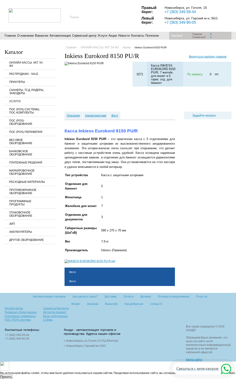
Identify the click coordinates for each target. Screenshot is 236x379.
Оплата (128, 296)
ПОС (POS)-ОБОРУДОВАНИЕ (20, 122)
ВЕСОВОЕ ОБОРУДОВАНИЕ (20, 141)
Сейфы (48, 319)
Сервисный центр (84, 35)
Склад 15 (156, 304)
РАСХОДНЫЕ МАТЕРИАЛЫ (27, 182)
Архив (126, 47)
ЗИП (12, 223)
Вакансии (41, 35)
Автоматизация (60, 35)
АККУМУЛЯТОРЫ (20, 231)
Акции (113, 35)
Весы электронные (55, 316)
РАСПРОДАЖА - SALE (23, 74)
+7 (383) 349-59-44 (180, 12)
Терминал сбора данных (21, 312)
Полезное (152, 35)
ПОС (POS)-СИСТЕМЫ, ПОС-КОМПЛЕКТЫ (24, 111)
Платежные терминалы (20, 316)
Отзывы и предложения (173, 296)
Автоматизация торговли (49, 296)
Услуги (102, 35)
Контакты (137, 35)
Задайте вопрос (204, 115)
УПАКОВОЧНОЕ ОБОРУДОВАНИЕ (20, 214)
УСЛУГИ (15, 101)
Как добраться (133, 304)
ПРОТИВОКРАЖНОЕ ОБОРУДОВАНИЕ (22, 191)
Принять (6, 377)
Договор (145, 296)
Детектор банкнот (55, 312)
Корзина (177, 35)
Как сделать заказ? (85, 296)
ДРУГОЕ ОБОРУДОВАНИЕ (26, 240)
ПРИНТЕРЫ (17, 82)
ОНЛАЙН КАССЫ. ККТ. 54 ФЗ (26, 64)
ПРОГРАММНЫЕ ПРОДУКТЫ (20, 203)
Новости (124, 35)
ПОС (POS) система (18, 319)
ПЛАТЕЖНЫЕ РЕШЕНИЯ (25, 162)
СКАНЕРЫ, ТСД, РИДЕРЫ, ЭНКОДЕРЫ (26, 91)
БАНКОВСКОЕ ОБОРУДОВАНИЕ (20, 153)
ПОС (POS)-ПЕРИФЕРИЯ (25, 132)
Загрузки (92, 304)
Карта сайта (194, 359)
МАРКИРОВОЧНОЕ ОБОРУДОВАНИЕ (22, 172)
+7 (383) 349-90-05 (180, 22)
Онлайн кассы (14, 308)
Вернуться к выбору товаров (207, 56)
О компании (25, 35)
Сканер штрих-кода (56, 308)
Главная (10, 35)
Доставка (111, 296)
